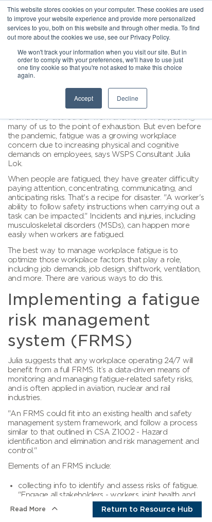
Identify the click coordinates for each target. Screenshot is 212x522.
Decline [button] (127, 98)
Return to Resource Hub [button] (147, 509)
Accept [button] (83, 98)
